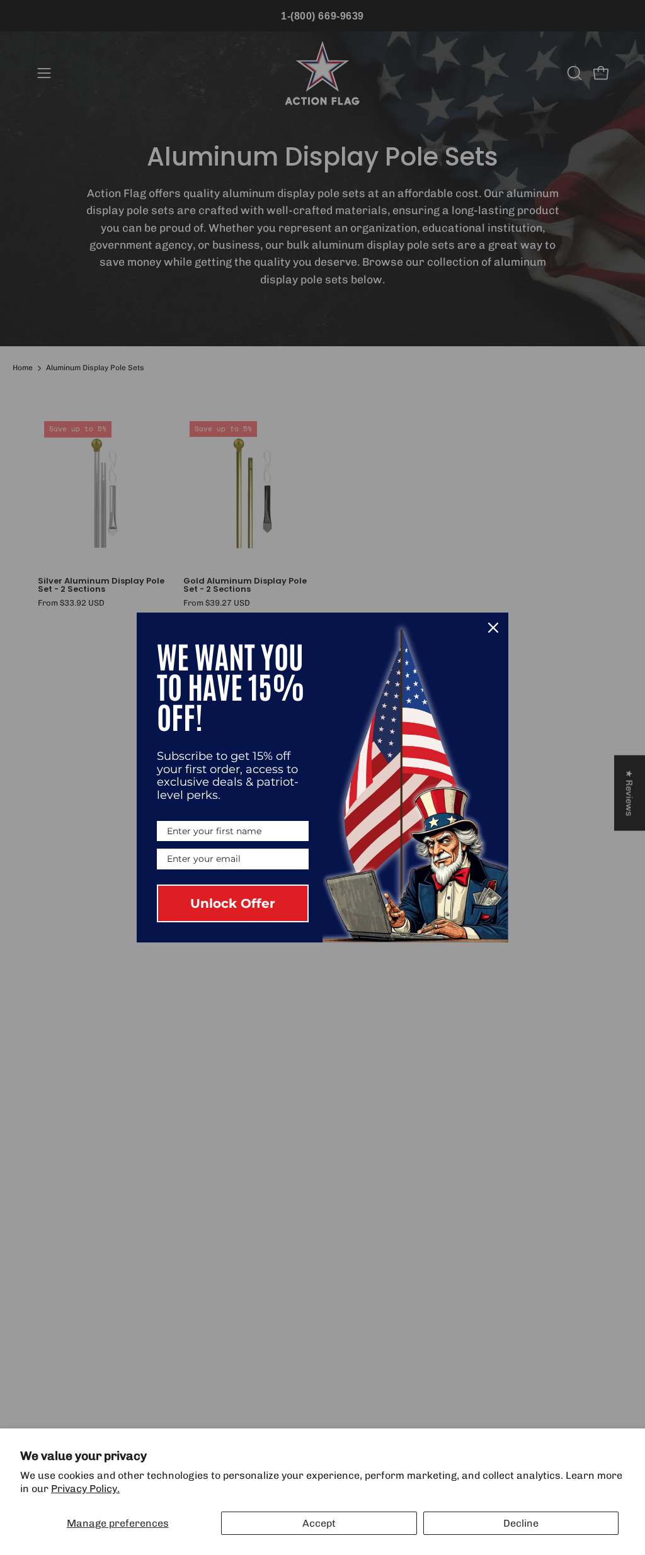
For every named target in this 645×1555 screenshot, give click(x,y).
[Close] (493, 628)
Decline (521, 1523)
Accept (319, 1523)
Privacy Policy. (85, 1489)
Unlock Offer (232, 903)
